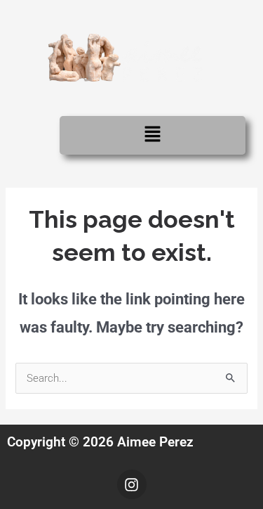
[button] (152, 135)
